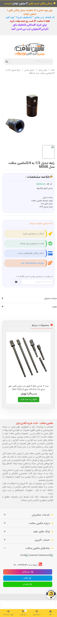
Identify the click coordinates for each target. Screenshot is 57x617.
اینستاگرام (26, 571)
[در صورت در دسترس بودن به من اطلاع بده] (16, 282)
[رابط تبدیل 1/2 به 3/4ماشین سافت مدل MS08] (27, 110)
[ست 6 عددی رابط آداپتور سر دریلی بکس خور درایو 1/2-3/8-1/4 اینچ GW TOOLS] (28, 357)
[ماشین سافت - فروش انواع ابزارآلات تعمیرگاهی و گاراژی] (28, 49)
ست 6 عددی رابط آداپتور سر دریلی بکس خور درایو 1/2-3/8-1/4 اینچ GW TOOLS (28, 388)
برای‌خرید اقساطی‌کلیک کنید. (32, 263)
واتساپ (26, 584)
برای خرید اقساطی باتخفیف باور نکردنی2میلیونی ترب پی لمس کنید (29, 27)
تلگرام (26, 578)
